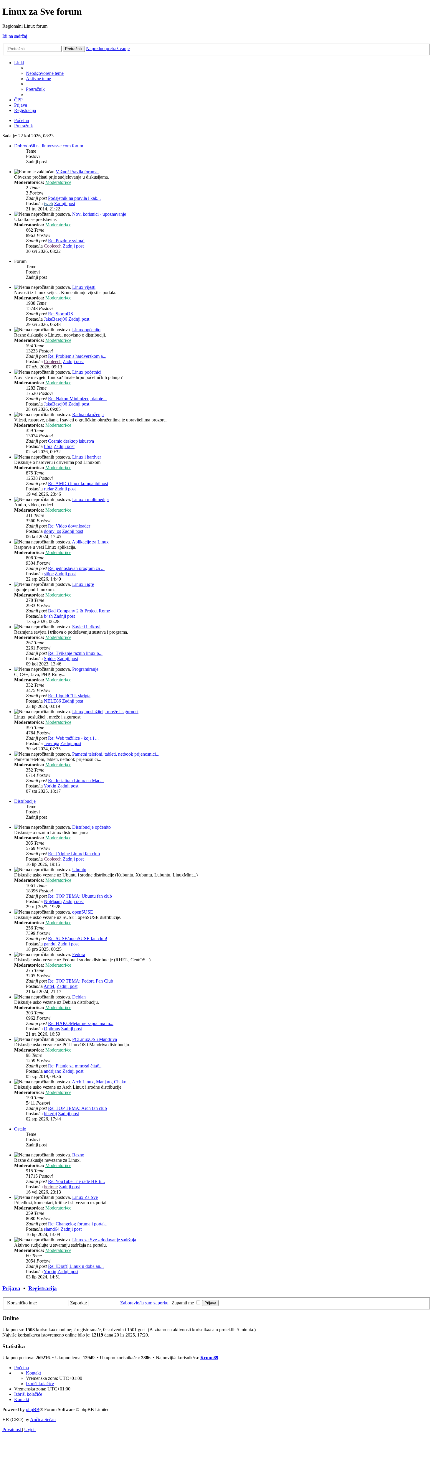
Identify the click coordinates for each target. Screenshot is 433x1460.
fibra (48, 446)
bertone (51, 1186)
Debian (79, 996)
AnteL (49, 986)
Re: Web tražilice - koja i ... (73, 738)
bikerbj (50, 1113)
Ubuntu (79, 869)
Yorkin (50, 785)
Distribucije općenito (91, 827)
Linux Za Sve (85, 1197)
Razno (78, 1154)
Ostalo (20, 1128)
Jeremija (51, 743)
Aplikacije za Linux (90, 541)
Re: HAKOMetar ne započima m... (80, 1023)
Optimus (52, 1028)
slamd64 (52, 1229)
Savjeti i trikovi (86, 626)
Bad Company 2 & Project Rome (79, 610)
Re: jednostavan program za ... (76, 568)
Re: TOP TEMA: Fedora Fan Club (80, 980)
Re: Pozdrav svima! (66, 240)
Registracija (42, 1288)
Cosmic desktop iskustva (71, 441)
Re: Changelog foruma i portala (77, 1223)
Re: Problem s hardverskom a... (77, 356)
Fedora (78, 954)
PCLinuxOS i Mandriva (94, 1039)
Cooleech (53, 245)
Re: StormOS (60, 313)
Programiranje (85, 669)
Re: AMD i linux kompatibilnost (78, 483)
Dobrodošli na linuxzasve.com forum (48, 145)
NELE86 (52, 700)
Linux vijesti (83, 287)
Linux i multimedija (90, 499)
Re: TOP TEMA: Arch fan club (77, 1108)
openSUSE (82, 911)
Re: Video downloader (69, 525)
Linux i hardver (86, 456)
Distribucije (25, 801)
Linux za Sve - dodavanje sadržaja (104, 1239)
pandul (50, 943)
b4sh (48, 616)
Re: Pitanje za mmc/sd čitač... (75, 1065)
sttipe (49, 573)
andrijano (52, 1071)
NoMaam (53, 901)
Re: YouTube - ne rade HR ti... (76, 1181)
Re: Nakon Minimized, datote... (77, 398)
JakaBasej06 (55, 319)
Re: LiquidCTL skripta (69, 695)
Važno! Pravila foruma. (77, 171)
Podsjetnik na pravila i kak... (74, 198)
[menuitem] (45, 73)
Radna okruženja (88, 414)
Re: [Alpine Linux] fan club (74, 853)
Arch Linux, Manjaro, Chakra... (101, 1081)
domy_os (52, 531)
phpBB (32, 1409)
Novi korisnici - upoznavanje (99, 214)
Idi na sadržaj (14, 36)
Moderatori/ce (58, 182)
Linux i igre (83, 584)
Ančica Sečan (43, 1419)
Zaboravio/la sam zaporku (144, 1302)
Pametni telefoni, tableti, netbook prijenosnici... (115, 754)
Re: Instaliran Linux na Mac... (76, 780)
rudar (49, 488)
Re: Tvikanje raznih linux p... (75, 653)
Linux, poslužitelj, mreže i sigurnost (105, 711)
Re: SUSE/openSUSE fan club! (77, 938)
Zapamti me (183, 1302)
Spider (50, 658)
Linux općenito (86, 329)
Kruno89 (209, 1357)
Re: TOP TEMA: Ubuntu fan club (80, 896)
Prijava (11, 1288)
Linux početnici (86, 372)
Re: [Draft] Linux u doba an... (76, 1266)
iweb (48, 203)
